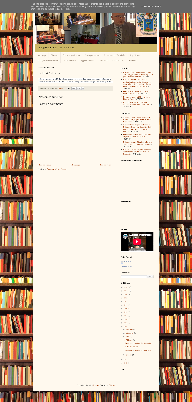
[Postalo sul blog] (75, 88)
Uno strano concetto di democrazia (138, 350)
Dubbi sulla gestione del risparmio (138, 343)
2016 (126, 319)
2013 (126, 359)
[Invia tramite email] (72, 88)
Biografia (54, 55)
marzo (128, 336)
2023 (126, 298)
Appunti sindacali (88, 60)
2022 (126, 301)
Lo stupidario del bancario (47, 60)
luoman (96, 385)
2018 (126, 312)
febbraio (129, 340)
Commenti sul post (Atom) (56, 169)
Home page (41, 55)
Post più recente (45, 165)
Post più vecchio (106, 165)
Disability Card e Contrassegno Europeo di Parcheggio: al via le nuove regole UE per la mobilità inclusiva (138, 74)
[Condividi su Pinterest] (82, 88)
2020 (126, 308)
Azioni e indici (118, 60)
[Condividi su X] (77, 88)
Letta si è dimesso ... (133, 346)
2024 (126, 294)
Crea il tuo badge (126, 266)
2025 (126, 290)
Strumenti (103, 60)
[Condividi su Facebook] (80, 88)
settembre (129, 333)
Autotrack (133, 60)
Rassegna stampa (92, 55)
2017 (126, 315)
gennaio (129, 354)
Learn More (147, 6)
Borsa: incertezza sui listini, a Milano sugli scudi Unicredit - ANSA (137, 135)
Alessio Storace (126, 261)
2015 (126, 322)
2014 (126, 326)
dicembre (129, 329)
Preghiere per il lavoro (72, 55)
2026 (126, 287)
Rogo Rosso (134, 55)
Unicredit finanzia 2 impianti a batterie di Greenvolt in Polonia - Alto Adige (137, 143)
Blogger (112, 385)
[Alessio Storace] (122, 263)
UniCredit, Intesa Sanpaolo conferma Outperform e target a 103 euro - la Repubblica (137, 151)
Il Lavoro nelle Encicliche (114, 55)
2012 (126, 363)
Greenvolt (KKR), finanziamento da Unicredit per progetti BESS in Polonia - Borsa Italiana (138, 119)
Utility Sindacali (69, 60)
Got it (158, 6)
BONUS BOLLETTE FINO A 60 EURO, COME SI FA (135, 92)
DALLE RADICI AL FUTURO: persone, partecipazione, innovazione (136, 103)
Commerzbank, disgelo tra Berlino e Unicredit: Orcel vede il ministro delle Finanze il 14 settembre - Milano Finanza (137, 127)
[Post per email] (68, 88)
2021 (126, 305)
